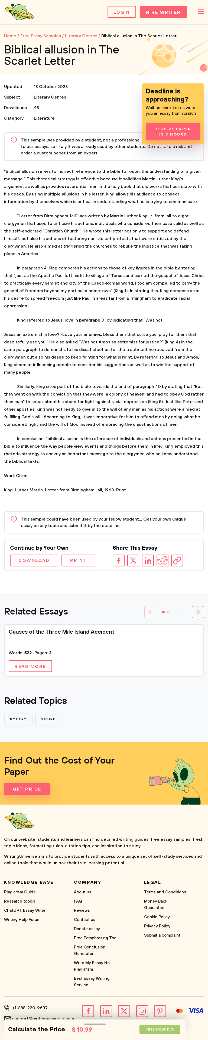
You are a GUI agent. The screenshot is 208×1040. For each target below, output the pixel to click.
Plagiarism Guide (20, 892)
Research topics (19, 901)
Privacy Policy (157, 926)
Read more (30, 666)
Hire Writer (163, 12)
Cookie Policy (157, 917)
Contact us (84, 919)
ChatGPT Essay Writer (25, 910)
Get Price (27, 789)
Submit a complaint (162, 935)
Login (121, 12)
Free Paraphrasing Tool (96, 938)
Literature (44, 118)
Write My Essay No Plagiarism (92, 966)
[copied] (177, 560)
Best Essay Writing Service (91, 982)
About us (82, 892)
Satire (48, 719)
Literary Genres (50, 97)
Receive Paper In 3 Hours (172, 132)
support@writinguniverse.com (43, 1018)
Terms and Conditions (165, 892)
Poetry (18, 719)
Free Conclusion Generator (89, 950)
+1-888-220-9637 (30, 1008)
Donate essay (87, 928)
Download (34, 560)
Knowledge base (29, 882)
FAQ (78, 901)
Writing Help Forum (22, 919)
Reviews (82, 910)
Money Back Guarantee (155, 904)
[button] (163, 612)
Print (78, 560)
